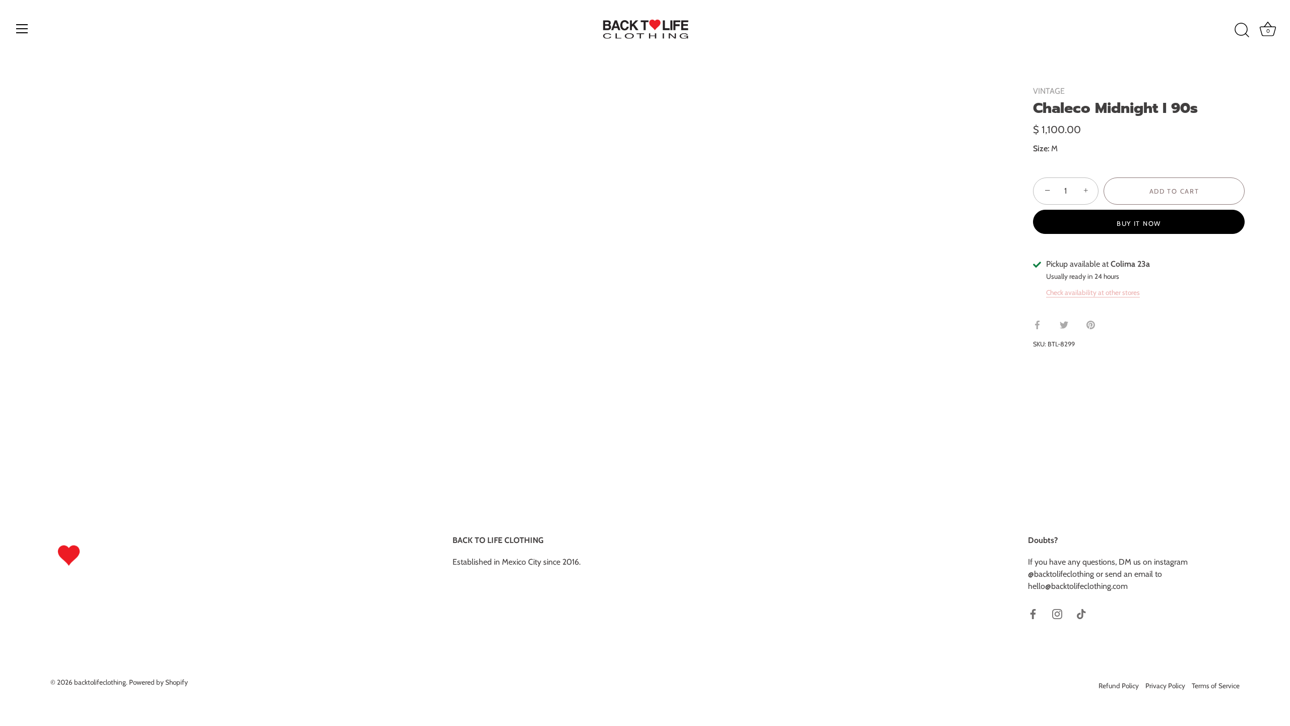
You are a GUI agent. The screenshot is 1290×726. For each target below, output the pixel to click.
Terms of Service (1216, 686)
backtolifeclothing (100, 682)
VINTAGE (1049, 91)
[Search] (1242, 30)
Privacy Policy (1165, 686)
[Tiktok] (1081, 613)
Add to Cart (1174, 191)
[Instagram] (1057, 613)
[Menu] (22, 29)
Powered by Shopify (158, 682)
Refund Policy (1119, 686)
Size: (1041, 148)
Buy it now (1139, 223)
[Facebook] (1033, 613)
